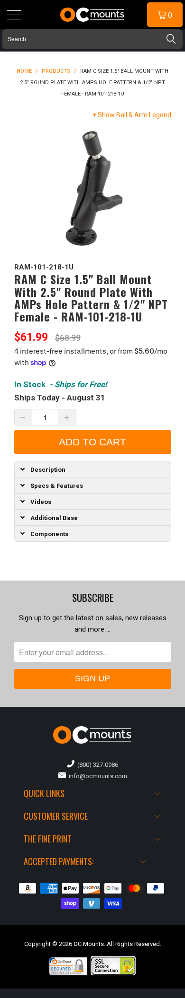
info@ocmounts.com (96, 776)
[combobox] (92, 39)
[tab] (92, 469)
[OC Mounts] (92, 14)
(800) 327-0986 (96, 764)
